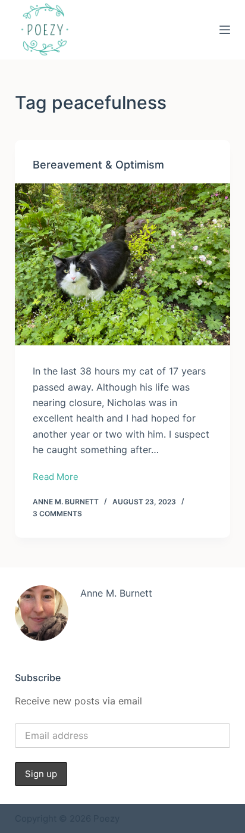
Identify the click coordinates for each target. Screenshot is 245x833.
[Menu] (224, 29)
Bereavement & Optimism (98, 164)
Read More (55, 478)
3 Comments (57, 513)
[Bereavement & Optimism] (123, 264)
